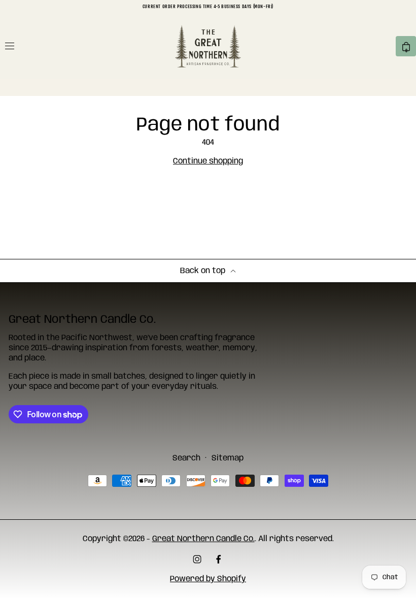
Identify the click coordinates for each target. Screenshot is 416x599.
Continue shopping (208, 161)
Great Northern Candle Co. (203, 539)
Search (186, 458)
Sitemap (228, 458)
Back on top (202, 271)
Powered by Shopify (208, 579)
